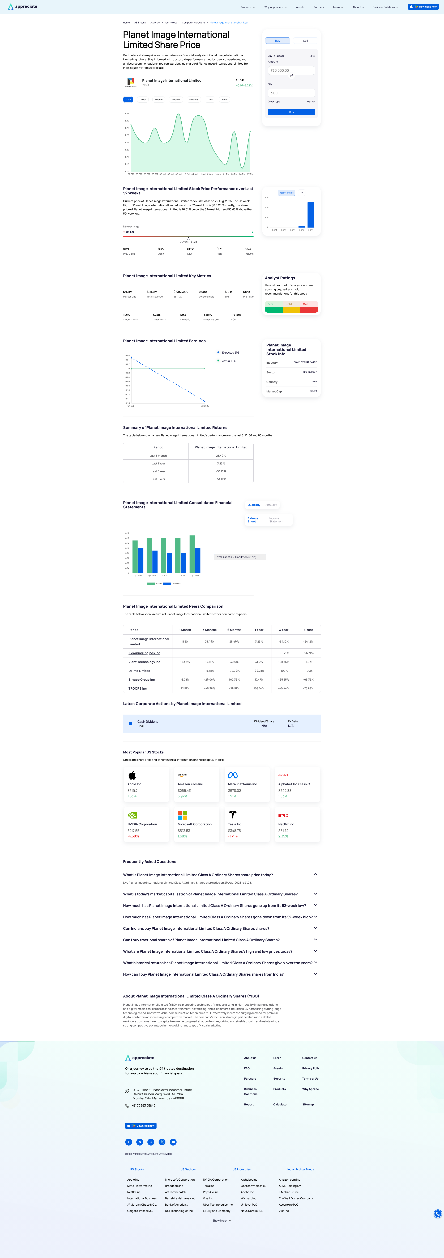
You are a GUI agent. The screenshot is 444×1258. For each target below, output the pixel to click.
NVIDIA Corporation (216, 1179)
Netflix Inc (133, 1192)
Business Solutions (384, 7)
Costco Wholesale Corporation (253, 1186)
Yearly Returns (286, 192)
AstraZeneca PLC (176, 1192)
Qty (270, 84)
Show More (219, 1220)
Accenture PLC (288, 1204)
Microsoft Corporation (180, 1179)
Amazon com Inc (289, 1179)
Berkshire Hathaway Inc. (180, 1198)
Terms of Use (311, 1078)
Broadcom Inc (174, 1186)
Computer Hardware (193, 22)
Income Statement (276, 519)
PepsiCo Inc (211, 1192)
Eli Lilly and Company (216, 1211)
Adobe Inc (247, 1192)
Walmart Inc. (249, 1198)
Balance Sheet (253, 519)
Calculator (280, 1104)
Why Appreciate (273, 7)
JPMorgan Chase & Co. (142, 1204)
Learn (336, 7)
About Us (358, 7)
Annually (271, 505)
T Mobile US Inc (289, 1192)
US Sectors (188, 1169)
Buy (291, 112)
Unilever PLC (249, 1204)
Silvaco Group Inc (142, 679)
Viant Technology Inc (144, 662)
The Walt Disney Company (296, 1198)
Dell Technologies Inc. (179, 1211)
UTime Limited (139, 671)
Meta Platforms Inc (139, 1186)
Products (246, 7)
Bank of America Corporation (175, 1205)
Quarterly (254, 505)
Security (279, 1078)
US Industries (242, 1169)
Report (249, 1104)
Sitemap (308, 1104)
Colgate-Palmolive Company (139, 1211)
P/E (301, 192)
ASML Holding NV (290, 1186)
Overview (155, 22)
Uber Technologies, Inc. (218, 1204)
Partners (319, 7)
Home (126, 22)
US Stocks (140, 22)
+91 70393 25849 (143, 1105)
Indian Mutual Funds (300, 1169)
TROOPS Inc (138, 688)
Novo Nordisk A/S (252, 1211)
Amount (273, 61)
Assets (300, 7)
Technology (171, 22)
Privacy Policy (311, 1068)
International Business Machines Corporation (142, 1198)
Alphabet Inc (249, 1179)
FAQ (247, 1068)
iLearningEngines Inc (144, 653)
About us (250, 1058)
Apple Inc (133, 1179)
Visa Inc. (208, 1198)
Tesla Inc (208, 1186)
